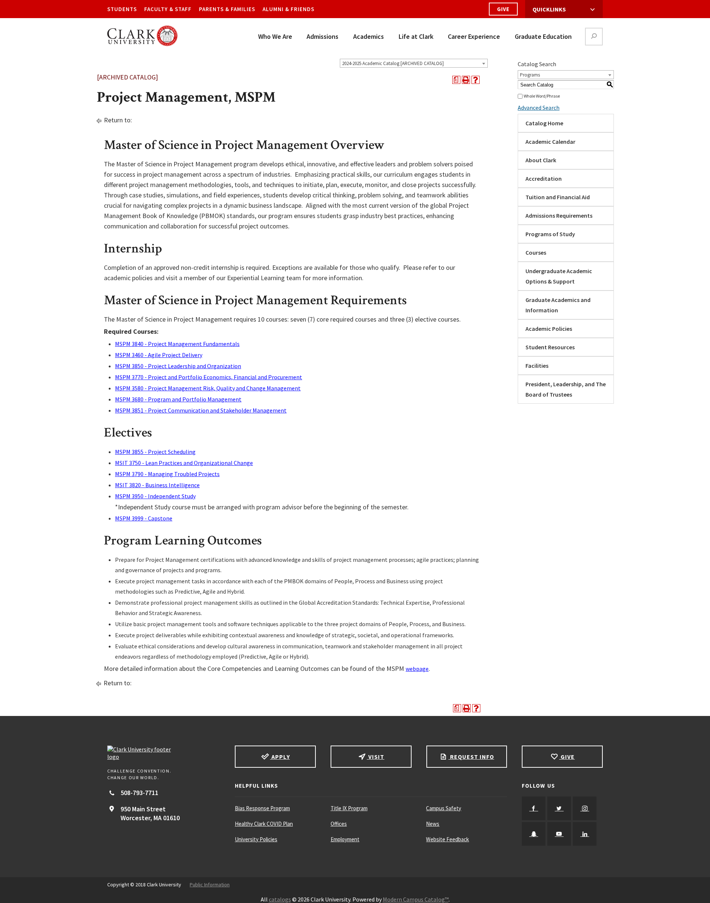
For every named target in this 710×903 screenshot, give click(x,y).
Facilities (536, 365)
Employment (345, 839)
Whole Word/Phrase (542, 96)
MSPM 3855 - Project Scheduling (155, 451)
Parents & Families (227, 9)
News (432, 823)
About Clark (540, 160)
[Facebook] (533, 808)
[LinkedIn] (584, 834)
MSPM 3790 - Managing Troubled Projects (167, 474)
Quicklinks (549, 9)
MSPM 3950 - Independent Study (155, 496)
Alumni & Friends (288, 9)
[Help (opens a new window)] (475, 80)
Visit (375, 756)
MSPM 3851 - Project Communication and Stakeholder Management (201, 410)
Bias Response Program (262, 808)
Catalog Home (544, 123)
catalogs (280, 899)
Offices (339, 823)
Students (122, 9)
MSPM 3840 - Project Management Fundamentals (177, 343)
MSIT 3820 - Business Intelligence (157, 485)
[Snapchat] (533, 834)
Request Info (471, 756)
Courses (535, 252)
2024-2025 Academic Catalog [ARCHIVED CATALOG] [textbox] (393, 63)
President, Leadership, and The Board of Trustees (565, 389)
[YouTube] (559, 834)
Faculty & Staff (168, 9)
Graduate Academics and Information (558, 305)
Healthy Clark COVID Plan (264, 823)
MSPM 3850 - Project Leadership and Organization (178, 366)
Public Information (210, 884)
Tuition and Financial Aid (557, 197)
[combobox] (414, 63)
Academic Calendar (550, 141)
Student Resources (550, 347)
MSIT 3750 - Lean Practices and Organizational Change (184, 462)
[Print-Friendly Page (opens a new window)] (466, 80)
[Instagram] (584, 808)
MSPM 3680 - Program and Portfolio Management (178, 399)
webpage (417, 668)
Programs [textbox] (530, 75)
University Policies (256, 839)
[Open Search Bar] (594, 36)
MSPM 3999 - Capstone (143, 518)
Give (503, 9)
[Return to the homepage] (163, 753)
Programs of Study (550, 234)
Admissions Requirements (558, 215)
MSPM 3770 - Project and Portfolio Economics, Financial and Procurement (208, 377)
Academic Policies (548, 328)
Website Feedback (447, 839)
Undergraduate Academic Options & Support (558, 276)
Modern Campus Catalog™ (416, 899)
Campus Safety (443, 808)
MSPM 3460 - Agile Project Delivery (158, 355)
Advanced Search (538, 107)
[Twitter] (559, 808)
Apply (280, 756)
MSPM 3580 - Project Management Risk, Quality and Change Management (208, 388)
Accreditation (543, 178)
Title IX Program (349, 808)
